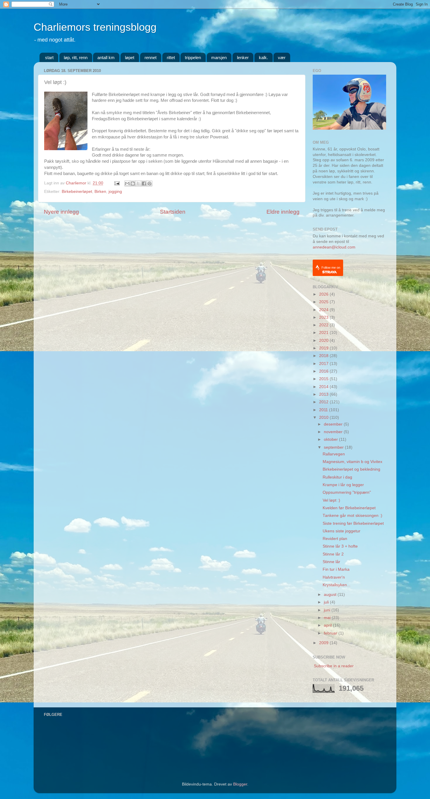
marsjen (219, 57)
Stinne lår (331, 562)
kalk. (263, 57)
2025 (324, 302)
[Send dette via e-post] (127, 183)
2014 (324, 387)
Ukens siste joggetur (341, 531)
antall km (106, 57)
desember (334, 424)
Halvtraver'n (334, 577)
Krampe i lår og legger (343, 485)
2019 (324, 348)
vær (281, 57)
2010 (324, 417)
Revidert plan (335, 538)
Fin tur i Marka (336, 569)
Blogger (240, 784)
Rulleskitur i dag (337, 477)
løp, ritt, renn (75, 57)
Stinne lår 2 (333, 554)
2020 (324, 340)
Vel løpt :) (331, 500)
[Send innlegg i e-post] (116, 183)
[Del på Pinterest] (149, 183)
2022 (324, 325)
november (334, 432)
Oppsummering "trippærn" (347, 492)
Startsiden (172, 212)
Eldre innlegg (283, 212)
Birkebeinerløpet (77, 191)
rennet (150, 57)
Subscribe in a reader (334, 666)
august (331, 594)
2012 (324, 402)
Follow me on (330, 267)
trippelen (193, 57)
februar (331, 633)
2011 (324, 410)
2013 (324, 394)
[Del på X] (138, 183)
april (328, 625)
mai (328, 617)
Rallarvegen (334, 454)
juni (327, 610)
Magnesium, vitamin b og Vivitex (352, 461)
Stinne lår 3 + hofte (340, 546)
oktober (331, 439)
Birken (100, 191)
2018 (324, 356)
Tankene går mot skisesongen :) (352, 515)
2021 (324, 332)
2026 (324, 294)
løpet (129, 57)
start (49, 57)
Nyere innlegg (61, 212)
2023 (324, 317)
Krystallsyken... (336, 585)
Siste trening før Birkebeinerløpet (353, 523)
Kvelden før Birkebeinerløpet (349, 508)
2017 (324, 363)
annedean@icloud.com (334, 247)
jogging (115, 191)
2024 (324, 310)
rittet (171, 57)
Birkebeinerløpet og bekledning (351, 469)
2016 (324, 371)
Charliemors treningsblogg (95, 27)
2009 (324, 643)
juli (327, 602)
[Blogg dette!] (133, 183)
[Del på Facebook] (144, 183)
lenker (243, 57)
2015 (324, 379)
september (334, 447)
